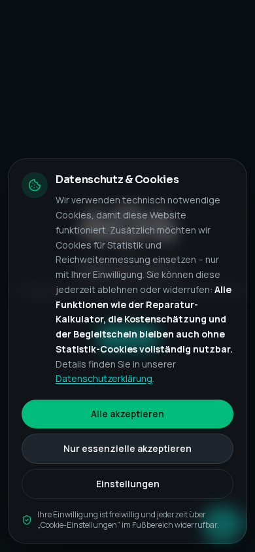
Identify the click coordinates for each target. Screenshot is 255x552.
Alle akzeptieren (127, 413)
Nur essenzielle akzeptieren (127, 448)
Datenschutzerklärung (104, 378)
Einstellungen (128, 483)
